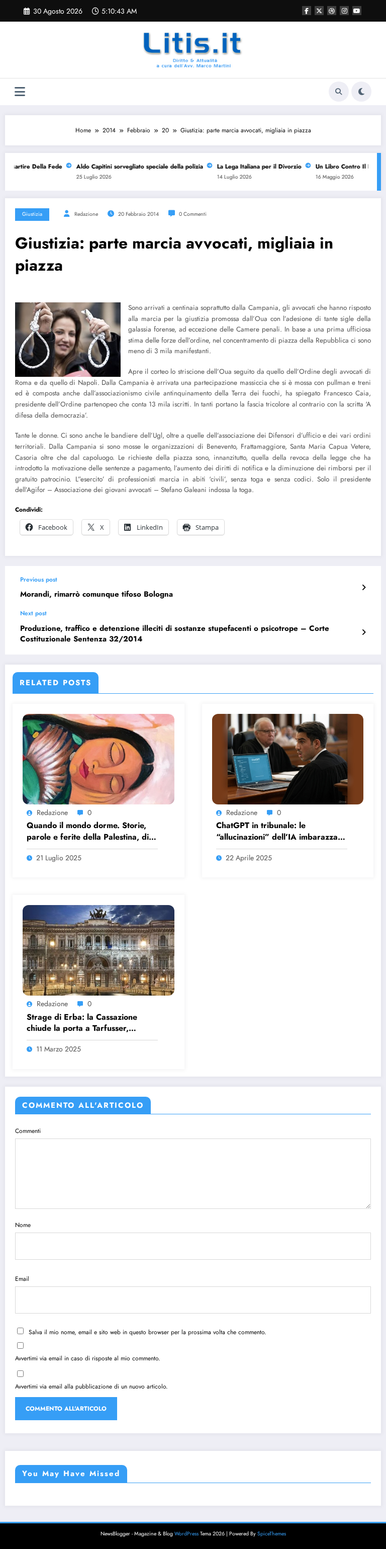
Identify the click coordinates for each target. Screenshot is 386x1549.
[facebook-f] (306, 10)
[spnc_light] (361, 91)
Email (22, 1278)
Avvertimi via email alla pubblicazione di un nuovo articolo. (91, 1386)
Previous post (38, 579)
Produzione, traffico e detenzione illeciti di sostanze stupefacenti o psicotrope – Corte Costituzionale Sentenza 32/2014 (174, 633)
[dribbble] (331, 10)
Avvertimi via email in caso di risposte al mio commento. (87, 1358)
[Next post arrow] (363, 632)
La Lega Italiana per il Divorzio (251, 166)
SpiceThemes (271, 1533)
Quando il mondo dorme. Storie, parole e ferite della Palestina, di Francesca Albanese (88, 831)
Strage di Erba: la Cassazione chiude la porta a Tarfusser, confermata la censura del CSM (85, 1023)
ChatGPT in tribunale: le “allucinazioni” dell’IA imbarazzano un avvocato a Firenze (281, 831)
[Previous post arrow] (363, 588)
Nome (23, 1225)
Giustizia (32, 214)
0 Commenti (193, 214)
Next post (33, 613)
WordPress (186, 1533)
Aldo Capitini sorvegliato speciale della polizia (131, 166)
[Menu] (20, 92)
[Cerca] (339, 91)
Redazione (86, 214)
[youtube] (356, 10)
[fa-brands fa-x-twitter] (319, 10)
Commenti (28, 1130)
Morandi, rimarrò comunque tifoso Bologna (96, 594)
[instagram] (344, 10)
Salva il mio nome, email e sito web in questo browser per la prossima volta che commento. (147, 1332)
